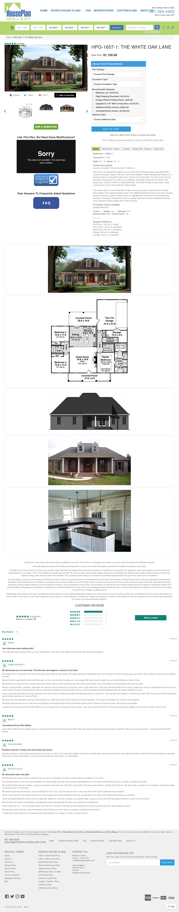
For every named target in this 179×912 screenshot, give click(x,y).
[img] (7, 639)
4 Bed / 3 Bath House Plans (49, 855)
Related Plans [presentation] (107, 149)
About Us (8, 858)
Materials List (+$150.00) (107, 92)
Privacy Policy (10, 868)
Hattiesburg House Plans (48, 888)
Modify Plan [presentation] (138, 149)
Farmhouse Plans (45, 884)
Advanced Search (152, 31)
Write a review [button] (151, 617)
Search (117, 27)
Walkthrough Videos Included (50, 871)
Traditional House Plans (47, 868)
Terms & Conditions (12, 875)
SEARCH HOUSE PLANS (68, 10)
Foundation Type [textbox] (100, 79)
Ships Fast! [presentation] (159, 149)
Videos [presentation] (116, 149)
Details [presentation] (96, 149)
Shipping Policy (10, 865)
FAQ (88, 10)
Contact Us (9, 862)
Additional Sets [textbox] (99, 114)
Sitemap (26, 907)
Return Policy (10, 871)
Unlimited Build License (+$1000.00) (113, 110)
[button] (10, 43)
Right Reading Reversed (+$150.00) (112, 96)
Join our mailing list (120, 853)
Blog (6, 881)
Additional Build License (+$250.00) (112, 107)
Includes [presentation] (126, 149)
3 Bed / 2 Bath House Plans (49, 858)
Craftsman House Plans (48, 878)
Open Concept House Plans (49, 865)
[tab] (95, 149)
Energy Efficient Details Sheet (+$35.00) (114, 99)
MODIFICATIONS (104, 10)
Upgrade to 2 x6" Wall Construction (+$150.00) (117, 103)
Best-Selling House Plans (48, 862)
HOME (44, 10)
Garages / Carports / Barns (49, 881)
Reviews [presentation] (147, 149)
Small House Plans (46, 875)
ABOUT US (130, 841)
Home (9, 37)
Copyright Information (13, 878)
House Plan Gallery (16, 907)
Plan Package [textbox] (98, 69)
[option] (25, 111)
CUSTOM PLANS (127, 10)
